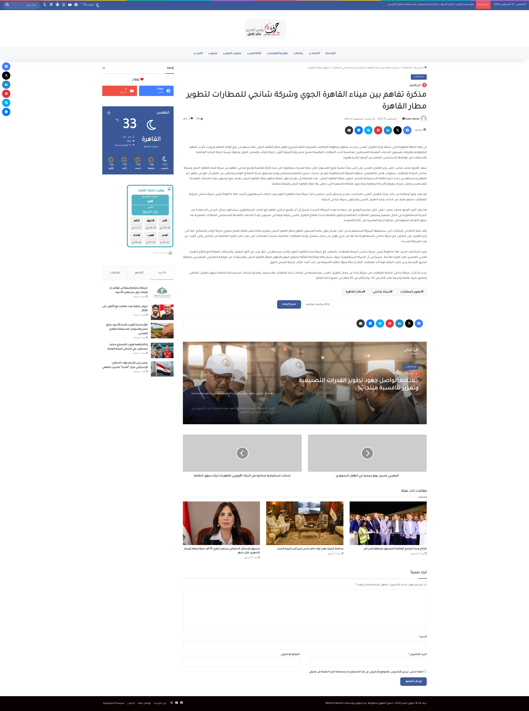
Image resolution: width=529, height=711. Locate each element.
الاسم (423, 637)
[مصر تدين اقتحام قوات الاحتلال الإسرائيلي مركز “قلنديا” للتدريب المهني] (162, 369)
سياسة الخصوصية (113, 703)
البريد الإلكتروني (417, 654)
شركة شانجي (382, 292)
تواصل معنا (144, 703)
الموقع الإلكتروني (290, 654)
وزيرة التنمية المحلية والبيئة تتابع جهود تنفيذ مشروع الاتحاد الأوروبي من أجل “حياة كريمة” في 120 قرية (351, 385)
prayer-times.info (160, 253)
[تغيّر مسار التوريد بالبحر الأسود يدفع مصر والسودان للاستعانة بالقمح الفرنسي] (162, 330)
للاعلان (131, 703)
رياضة (299, 53)
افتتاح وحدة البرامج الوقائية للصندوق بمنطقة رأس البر (395, 548)
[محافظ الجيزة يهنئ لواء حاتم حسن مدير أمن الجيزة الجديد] (304, 523)
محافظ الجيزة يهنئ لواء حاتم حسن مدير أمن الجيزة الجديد (310, 548)
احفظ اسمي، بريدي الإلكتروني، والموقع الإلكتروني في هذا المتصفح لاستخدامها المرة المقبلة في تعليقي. (366, 672)
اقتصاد (315, 53)
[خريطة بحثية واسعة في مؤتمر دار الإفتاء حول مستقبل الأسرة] (162, 294)
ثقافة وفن (255, 53)
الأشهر (139, 272)
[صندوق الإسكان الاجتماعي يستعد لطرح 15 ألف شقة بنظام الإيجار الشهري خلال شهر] (221, 523)
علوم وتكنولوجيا (278, 53)
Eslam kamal (412, 119)
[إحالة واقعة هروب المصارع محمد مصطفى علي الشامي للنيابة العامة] (162, 350)
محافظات (406, 68)
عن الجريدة (160, 703)
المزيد (199, 53)
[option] (305, 383)
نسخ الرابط (289, 304)
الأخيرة (162, 272)
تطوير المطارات (411, 292)
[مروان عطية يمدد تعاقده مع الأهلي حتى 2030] (162, 312)
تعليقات (115, 272)
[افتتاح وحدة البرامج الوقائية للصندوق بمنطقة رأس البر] (388, 523)
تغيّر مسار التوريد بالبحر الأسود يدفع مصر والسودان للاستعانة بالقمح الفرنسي (127, 329)
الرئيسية (331, 53)
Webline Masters (335, 703)
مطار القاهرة (354, 292)
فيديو (214, 53)
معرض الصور (233, 53)
